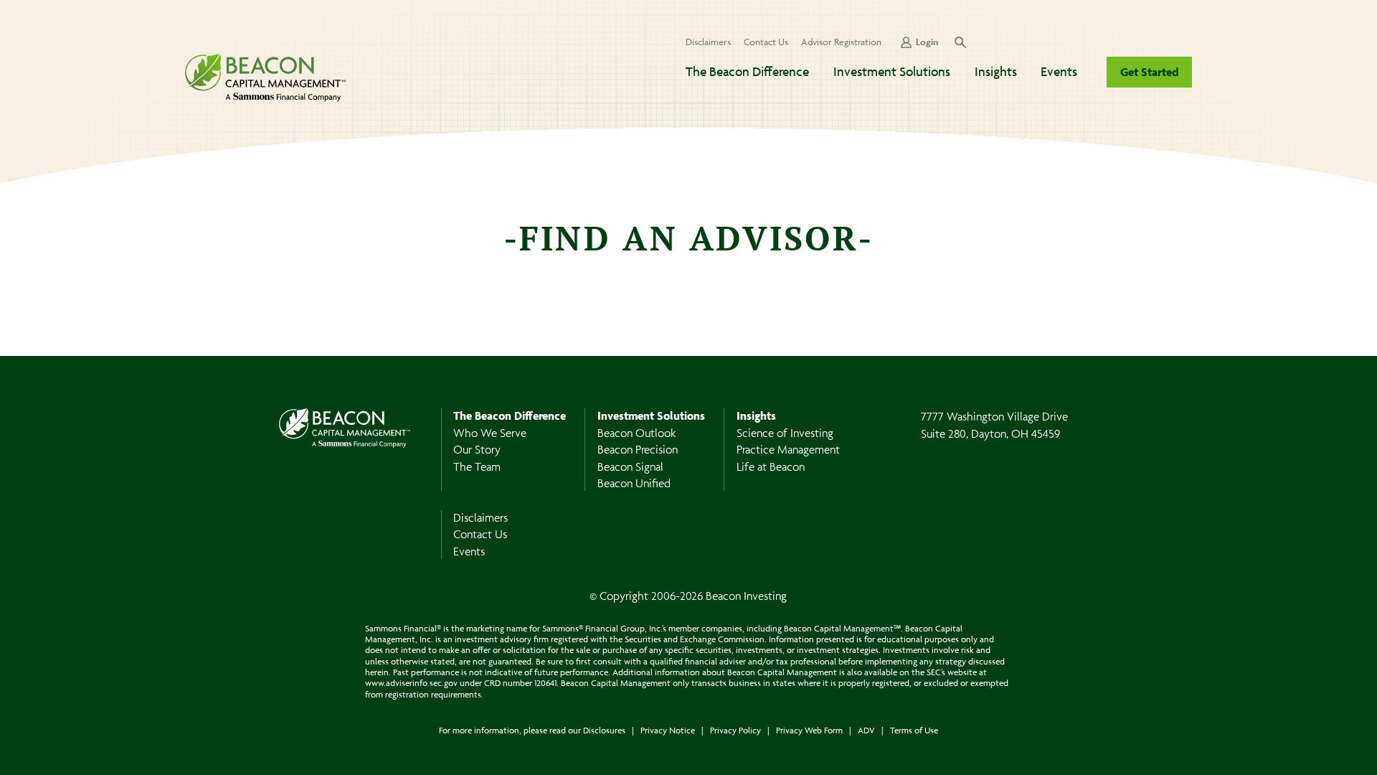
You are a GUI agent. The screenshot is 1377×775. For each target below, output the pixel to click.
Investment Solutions (891, 71)
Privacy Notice (667, 730)
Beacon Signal (630, 466)
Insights (996, 71)
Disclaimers (708, 41)
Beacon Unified (634, 483)
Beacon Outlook (636, 433)
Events (1059, 71)
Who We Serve (489, 433)
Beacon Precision (637, 449)
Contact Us (766, 41)
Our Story (477, 449)
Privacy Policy (735, 730)
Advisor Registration (841, 41)
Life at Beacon (771, 466)
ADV (866, 730)
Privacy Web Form (809, 730)
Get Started (1149, 72)
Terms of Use (914, 730)
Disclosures (604, 730)
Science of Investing (785, 433)
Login (927, 42)
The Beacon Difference (747, 71)
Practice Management (788, 449)
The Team (477, 466)
